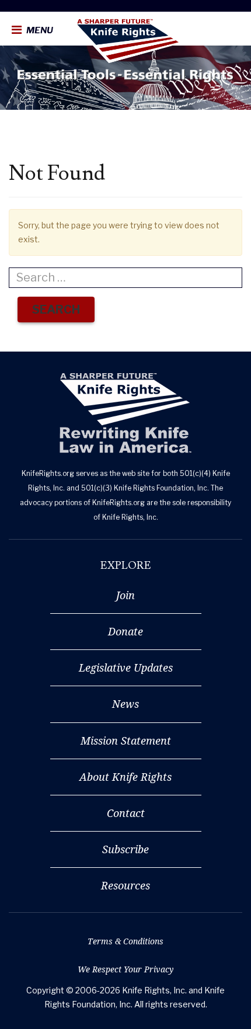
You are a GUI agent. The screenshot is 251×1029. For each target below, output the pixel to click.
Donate (125, 631)
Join (125, 595)
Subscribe (125, 849)
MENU (39, 30)
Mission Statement (126, 740)
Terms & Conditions (125, 941)
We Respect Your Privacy (125, 969)
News (125, 704)
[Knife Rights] (125, 413)
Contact (126, 813)
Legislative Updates (126, 667)
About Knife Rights (125, 777)
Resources (125, 885)
